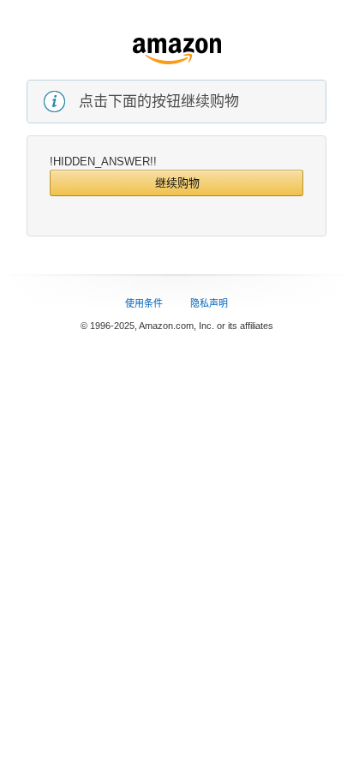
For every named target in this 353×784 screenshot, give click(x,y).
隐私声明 (209, 303)
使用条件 (144, 303)
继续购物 (177, 183)
